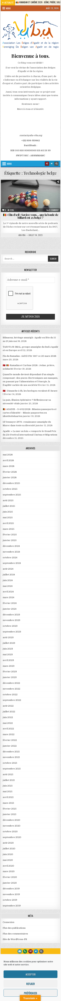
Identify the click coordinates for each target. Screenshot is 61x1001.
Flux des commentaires (15, 933)
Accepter (31, 974)
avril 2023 (8, 660)
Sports (54, 195)
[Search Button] (56, 164)
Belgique (13, 187)
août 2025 (8, 500)
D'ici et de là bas (31, 187)
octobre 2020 (10, 831)
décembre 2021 (11, 751)
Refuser (30, 983)
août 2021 (8, 774)
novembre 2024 (11, 551)
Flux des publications (14, 928)
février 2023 (10, 671)
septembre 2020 (12, 837)
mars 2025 (8, 529)
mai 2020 (8, 860)
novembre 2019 (11, 894)
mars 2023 (8, 666)
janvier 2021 (9, 814)
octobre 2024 (10, 557)
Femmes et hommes (32, 191)
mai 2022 (8, 723)
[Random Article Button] (47, 164)
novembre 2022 (11, 688)
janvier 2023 (10, 677)
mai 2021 (7, 791)
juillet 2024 (9, 574)
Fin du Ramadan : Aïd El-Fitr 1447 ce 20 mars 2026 (29, 356)
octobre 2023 (10, 626)
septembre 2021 (12, 768)
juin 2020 (8, 854)
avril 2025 (8, 523)
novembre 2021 (11, 757)
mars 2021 (8, 803)
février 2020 (10, 877)
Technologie (32, 198)
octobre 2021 (10, 763)
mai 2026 (8, 454)
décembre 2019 (11, 888)
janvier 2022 (10, 746)
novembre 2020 (11, 825)
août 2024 (8, 569)
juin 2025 (8, 511)
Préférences (30, 993)
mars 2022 (8, 734)
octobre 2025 (10, 489)
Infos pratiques (13, 195)
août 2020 (8, 843)
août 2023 (8, 637)
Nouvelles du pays (36, 195)
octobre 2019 (10, 900)
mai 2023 (8, 654)
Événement (13, 191)
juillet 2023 (9, 643)
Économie (49, 187)
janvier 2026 (10, 477)
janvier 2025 (10, 540)
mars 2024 (8, 597)
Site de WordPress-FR (15, 939)
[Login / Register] (52, 164)
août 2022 (8, 706)
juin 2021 (8, 785)
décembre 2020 (11, 820)
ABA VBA (21, 235)
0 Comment (54, 210)
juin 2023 (8, 648)
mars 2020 (9, 871)
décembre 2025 (11, 483)
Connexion (8, 922)
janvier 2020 (10, 883)
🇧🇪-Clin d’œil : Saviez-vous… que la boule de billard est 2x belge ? (30, 216)
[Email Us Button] (19, 951)
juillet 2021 (9, 780)
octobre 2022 (10, 694)
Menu (8, 8)
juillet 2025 (9, 506)
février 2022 (10, 740)
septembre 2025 (12, 494)
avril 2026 (8, 460)
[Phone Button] (25, 951)
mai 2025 (8, 517)
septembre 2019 (12, 905)
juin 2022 (8, 717)
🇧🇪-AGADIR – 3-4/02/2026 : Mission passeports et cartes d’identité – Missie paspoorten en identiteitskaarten (29, 413)
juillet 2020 (9, 848)
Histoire (51, 191)
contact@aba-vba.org (30, 135)
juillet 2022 (9, 711)
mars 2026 (8, 466)
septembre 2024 (12, 563)
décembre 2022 (11, 683)
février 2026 (10, 472)
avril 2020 (8, 866)
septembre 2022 (12, 700)
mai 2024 (8, 586)
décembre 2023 (11, 614)
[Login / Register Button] (36, 951)
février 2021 (9, 808)
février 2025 (10, 534)
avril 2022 (8, 728)
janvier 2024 (9, 609)
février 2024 (10, 603)
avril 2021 (8, 797)
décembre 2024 (11, 546)
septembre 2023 (12, 631)
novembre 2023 (11, 620)
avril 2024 (8, 591)
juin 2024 (8, 580)
